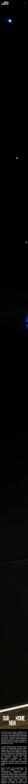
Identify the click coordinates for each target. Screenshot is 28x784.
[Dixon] (14, 24)
